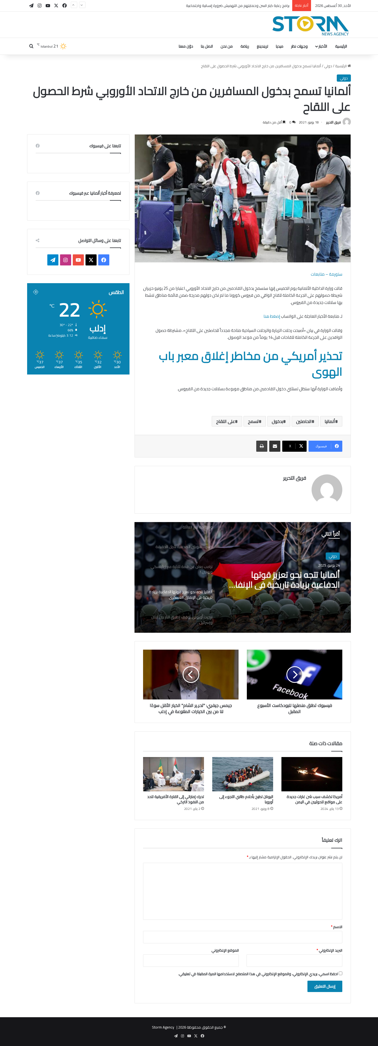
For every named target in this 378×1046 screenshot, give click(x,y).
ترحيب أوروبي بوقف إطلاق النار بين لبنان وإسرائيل (283, 585)
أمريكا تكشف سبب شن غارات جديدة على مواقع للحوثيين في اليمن (314, 799)
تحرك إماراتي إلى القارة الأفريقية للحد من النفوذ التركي (175, 799)
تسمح (253, 421)
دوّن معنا (186, 46)
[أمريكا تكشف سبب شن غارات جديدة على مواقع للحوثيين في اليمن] (311, 774)
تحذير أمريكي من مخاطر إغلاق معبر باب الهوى (250, 363)
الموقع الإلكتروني (225, 950)
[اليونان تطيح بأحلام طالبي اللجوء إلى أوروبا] (242, 774)
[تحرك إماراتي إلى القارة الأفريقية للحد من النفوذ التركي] (173, 774)
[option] (242, 577)
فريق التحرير (333, 122)
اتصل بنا (207, 46)
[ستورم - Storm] (311, 25)
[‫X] (91, 259)
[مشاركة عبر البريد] (274, 446)
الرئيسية (341, 46)
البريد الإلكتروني (329, 950)
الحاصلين (304, 421)
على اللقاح (225, 421)
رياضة (244, 46)
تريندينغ (262, 46)
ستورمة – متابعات (326, 274)
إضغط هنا (271, 316)
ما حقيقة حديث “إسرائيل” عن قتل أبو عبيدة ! (257, 5)
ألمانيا (330, 421)
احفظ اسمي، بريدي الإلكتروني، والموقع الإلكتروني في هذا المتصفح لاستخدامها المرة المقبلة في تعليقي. (258, 973)
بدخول (277, 421)
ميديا (279, 46)
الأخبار (323, 46)
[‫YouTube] (78, 259)
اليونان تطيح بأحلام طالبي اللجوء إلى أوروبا (246, 799)
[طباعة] (261, 446)
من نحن (227, 46)
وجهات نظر (299, 46)
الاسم (336, 926)
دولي (328, 66)
